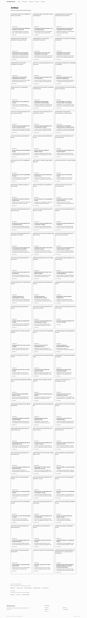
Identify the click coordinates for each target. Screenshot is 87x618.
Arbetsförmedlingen (28, 587)
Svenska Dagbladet (25, 594)
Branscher (37, 1)
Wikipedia (12, 594)
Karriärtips (31, 1)
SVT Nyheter (17, 594)
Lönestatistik (24, 1)
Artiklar (18, 1)
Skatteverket (12, 587)
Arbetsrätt (43, 1)
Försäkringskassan (36, 587)
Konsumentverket (45, 587)
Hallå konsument (20, 587)
